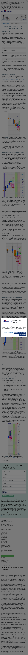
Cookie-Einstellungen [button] (8, 332)
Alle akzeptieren (22, 334)
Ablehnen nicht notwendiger (20, 332)
